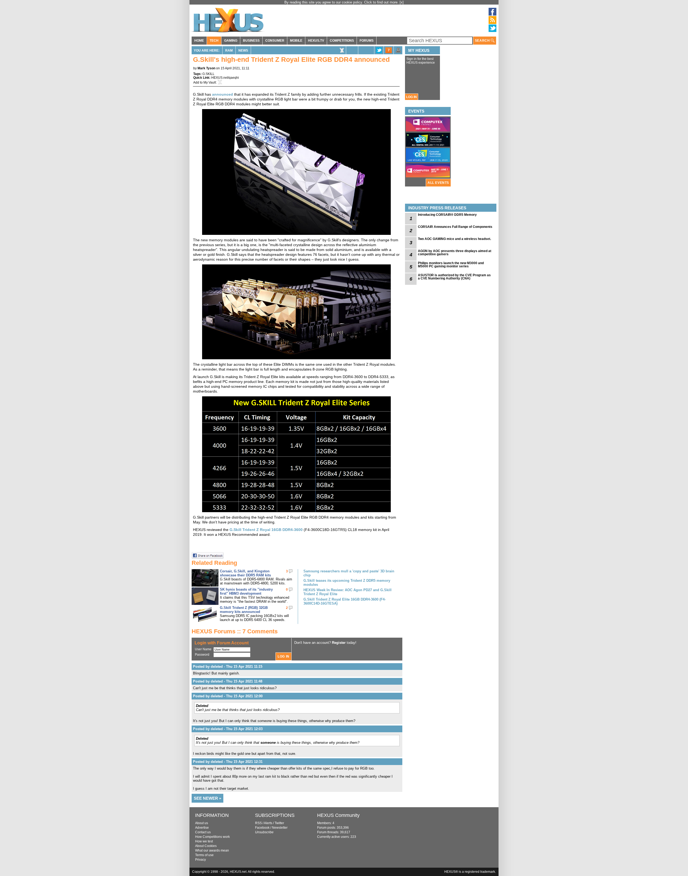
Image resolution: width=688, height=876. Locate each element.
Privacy (200, 859)
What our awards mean (212, 850)
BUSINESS (251, 40)
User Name (203, 649)
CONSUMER (274, 40)
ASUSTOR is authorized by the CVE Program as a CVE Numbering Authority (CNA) (454, 277)
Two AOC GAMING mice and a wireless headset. (454, 238)
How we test (204, 841)
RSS (258, 823)
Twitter (279, 823)
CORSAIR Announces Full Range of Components (455, 226)
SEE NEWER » (207, 798)
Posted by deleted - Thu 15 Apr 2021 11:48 (227, 681)
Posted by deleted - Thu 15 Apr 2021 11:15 (227, 667)
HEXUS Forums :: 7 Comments (235, 631)
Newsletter (280, 828)
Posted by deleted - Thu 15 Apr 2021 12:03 (228, 729)
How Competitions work (212, 837)
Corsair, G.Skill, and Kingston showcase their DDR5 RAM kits (245, 573)
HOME (199, 40)
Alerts (268, 823)
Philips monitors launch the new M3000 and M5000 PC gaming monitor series (451, 264)
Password (202, 654)
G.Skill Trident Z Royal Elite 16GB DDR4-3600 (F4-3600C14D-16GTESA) (344, 601)
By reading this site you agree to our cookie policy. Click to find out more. (342, 2)
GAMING (230, 40)
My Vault (209, 82)
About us (201, 823)
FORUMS (367, 40)
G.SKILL (208, 74)
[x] (402, 2)
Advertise (202, 828)
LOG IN (411, 97)
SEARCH (483, 40)
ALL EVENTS (438, 183)
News (243, 50)
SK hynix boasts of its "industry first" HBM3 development (246, 591)
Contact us (203, 832)
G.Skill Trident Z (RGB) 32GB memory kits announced (244, 610)
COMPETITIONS (342, 40)
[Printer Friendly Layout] (398, 52)
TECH (214, 40)
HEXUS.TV (316, 40)
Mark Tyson (206, 68)
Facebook (262, 828)
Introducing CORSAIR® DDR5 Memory (447, 214)
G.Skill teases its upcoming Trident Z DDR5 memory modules (346, 583)
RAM (229, 50)
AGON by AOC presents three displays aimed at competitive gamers (454, 252)
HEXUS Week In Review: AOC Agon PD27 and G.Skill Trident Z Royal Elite (347, 592)
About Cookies (206, 846)
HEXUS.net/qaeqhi (225, 78)
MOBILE (296, 40)
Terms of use (204, 855)
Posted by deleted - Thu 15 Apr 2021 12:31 (228, 762)
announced (222, 94)
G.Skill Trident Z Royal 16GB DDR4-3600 (266, 529)
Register (339, 643)
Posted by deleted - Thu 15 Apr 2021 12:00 (228, 696)
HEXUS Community (338, 815)
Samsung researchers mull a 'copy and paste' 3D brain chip (348, 573)
